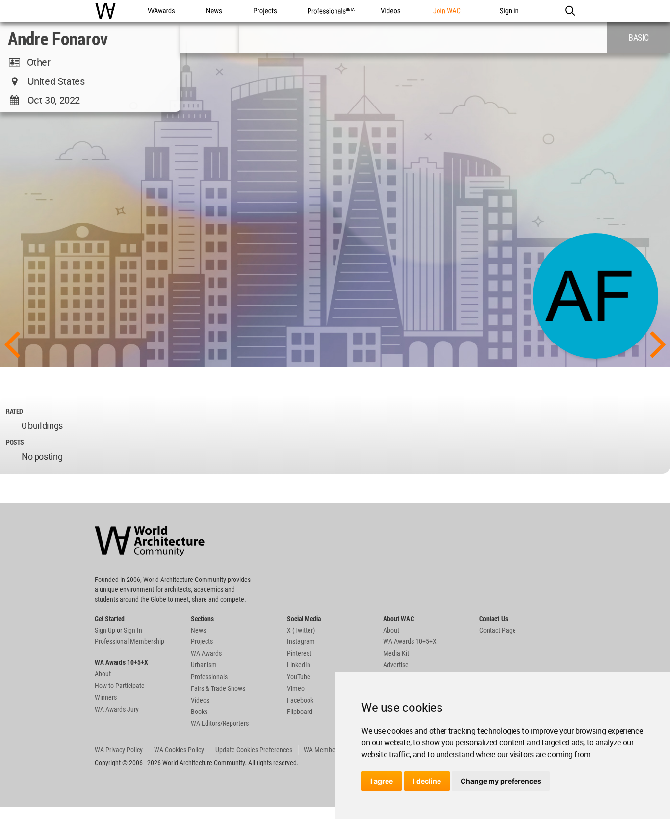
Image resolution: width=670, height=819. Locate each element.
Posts (15, 442)
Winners (106, 697)
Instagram (301, 641)
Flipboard (299, 711)
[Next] (658, 343)
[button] (569, 11)
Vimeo (296, 688)
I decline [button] (427, 781)
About (103, 674)
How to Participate (120, 685)
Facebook (300, 700)
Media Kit (396, 653)
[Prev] (11, 343)
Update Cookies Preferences (253, 750)
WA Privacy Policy (119, 750)
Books (199, 711)
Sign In (133, 630)
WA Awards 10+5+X (410, 641)
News (198, 630)
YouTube (298, 677)
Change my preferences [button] (501, 781)
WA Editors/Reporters (220, 723)
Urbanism (204, 665)
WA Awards (206, 653)
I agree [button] (381, 781)
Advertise (396, 665)
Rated (14, 411)
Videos (200, 700)
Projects (202, 641)
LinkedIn (298, 665)
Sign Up (105, 630)
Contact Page (497, 630)
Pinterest (299, 653)
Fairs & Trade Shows (218, 688)
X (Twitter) (301, 630)
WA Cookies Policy (179, 750)
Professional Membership (129, 641)
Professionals (209, 677)
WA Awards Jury (117, 709)
